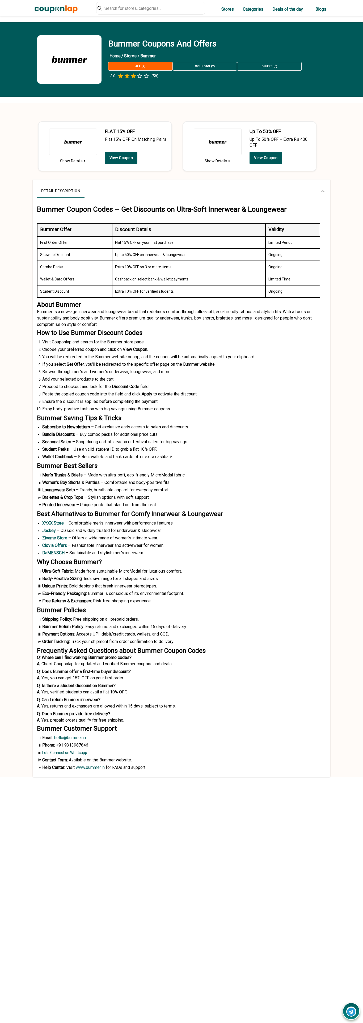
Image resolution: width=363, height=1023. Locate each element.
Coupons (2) (205, 66)
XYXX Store (53, 523)
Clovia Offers (54, 545)
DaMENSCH (53, 552)
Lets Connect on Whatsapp (64, 753)
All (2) (140, 66)
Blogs (320, 9)
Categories (253, 9)
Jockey (49, 530)
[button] (181, 191)
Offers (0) (269, 66)
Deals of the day (287, 9)
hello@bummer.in (70, 737)
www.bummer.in (90, 767)
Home (115, 55)
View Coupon (121, 158)
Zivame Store (54, 537)
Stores (227, 9)
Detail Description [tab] (60, 191)
